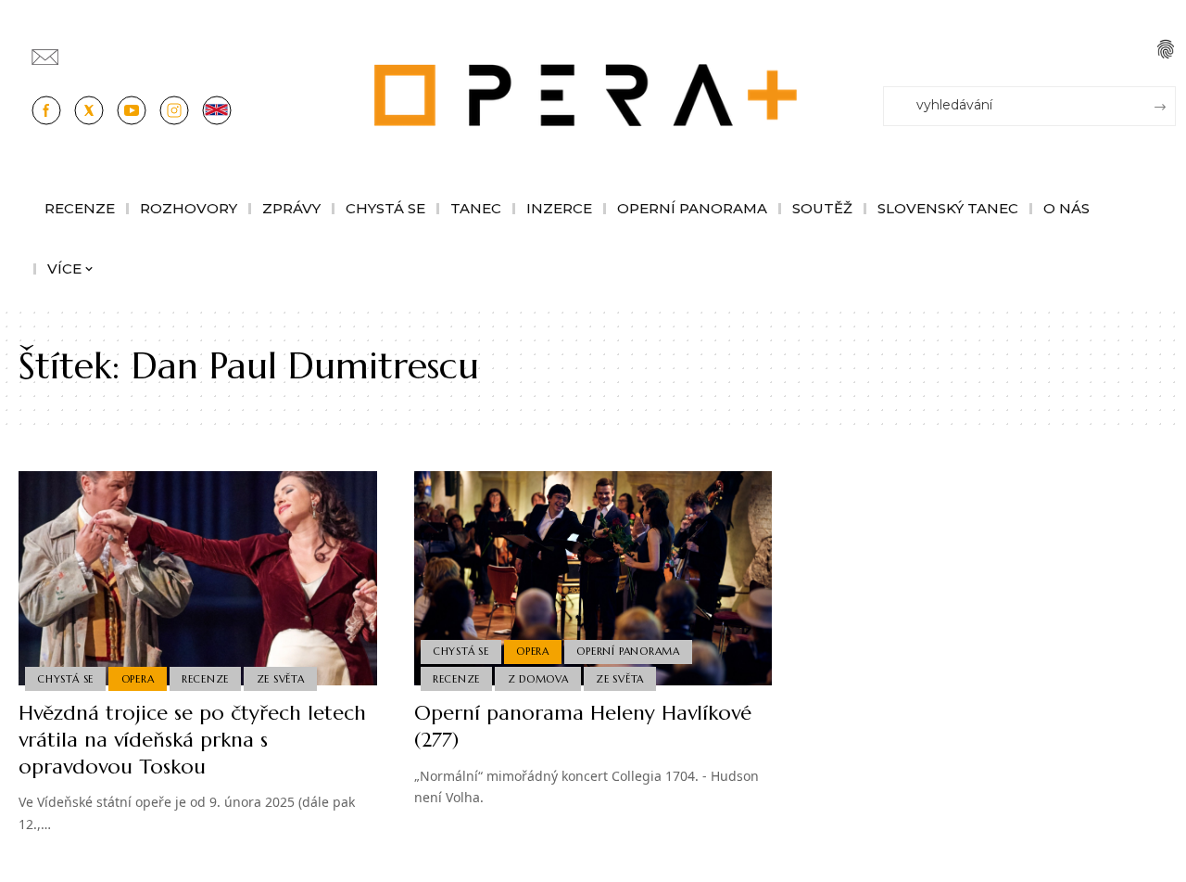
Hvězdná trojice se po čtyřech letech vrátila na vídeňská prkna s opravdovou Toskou (192, 739)
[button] (1165, 49)
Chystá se (65, 678)
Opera (138, 678)
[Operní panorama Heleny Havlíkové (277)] (593, 578)
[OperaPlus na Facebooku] (46, 110)
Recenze (205, 678)
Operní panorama (628, 651)
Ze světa (281, 678)
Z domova (538, 678)
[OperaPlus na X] (89, 110)
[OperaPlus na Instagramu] (174, 110)
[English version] (217, 110)
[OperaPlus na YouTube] (131, 110)
